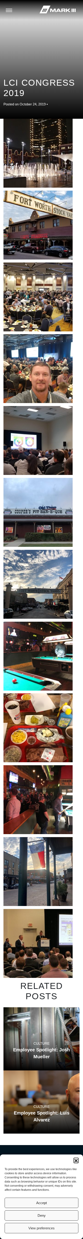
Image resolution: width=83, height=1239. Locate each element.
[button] (76, 1160)
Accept (41, 1203)
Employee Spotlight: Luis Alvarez (41, 1116)
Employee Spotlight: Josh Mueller (41, 1053)
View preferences (41, 1228)
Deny (42, 1215)
